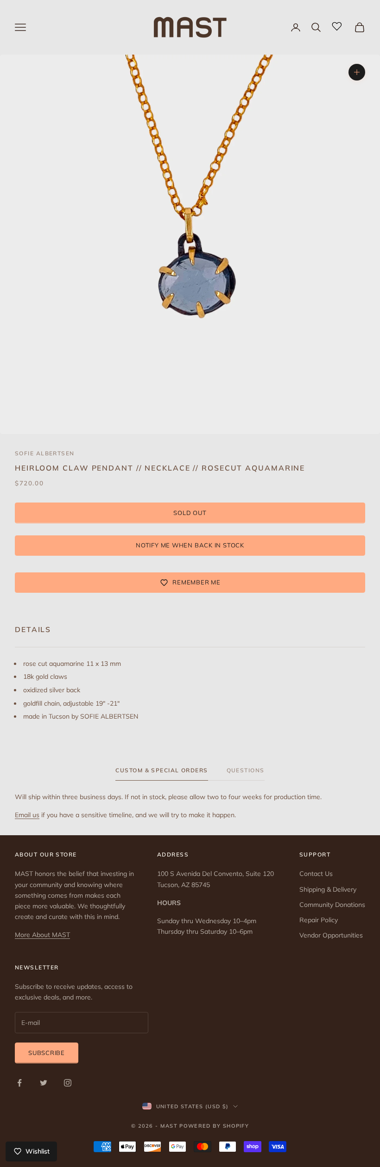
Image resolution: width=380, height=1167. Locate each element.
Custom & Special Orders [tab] (161, 770)
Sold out (189, 512)
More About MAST (42, 935)
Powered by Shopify (214, 1126)
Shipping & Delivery (327, 889)
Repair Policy (318, 920)
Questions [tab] (246, 770)
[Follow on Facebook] (19, 1082)
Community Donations (332, 904)
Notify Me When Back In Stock (190, 545)
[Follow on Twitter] (43, 1082)
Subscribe (46, 1052)
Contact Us (316, 873)
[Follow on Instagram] (67, 1082)
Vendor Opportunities (331, 935)
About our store (46, 854)
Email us (27, 815)
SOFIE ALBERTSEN (45, 453)
